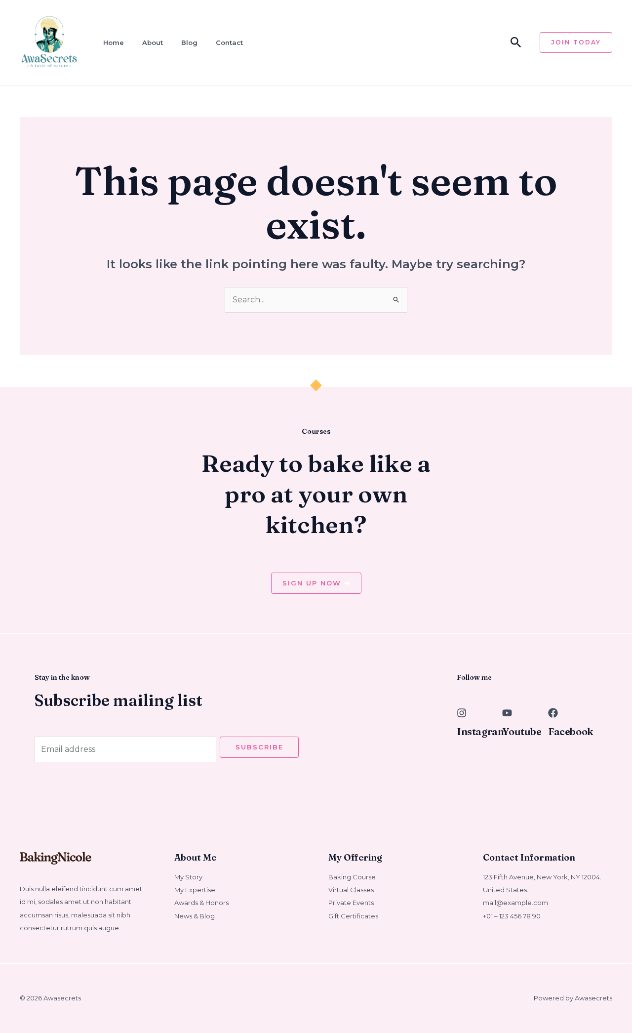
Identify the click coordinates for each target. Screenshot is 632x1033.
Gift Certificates (353, 916)
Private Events (351, 903)
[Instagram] (462, 713)
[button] (516, 43)
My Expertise (194, 890)
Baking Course (352, 877)
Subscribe (259, 747)
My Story (188, 877)
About (152, 42)
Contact (229, 42)
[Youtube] (507, 713)
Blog (189, 42)
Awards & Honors (201, 903)
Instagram (482, 731)
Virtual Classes (351, 890)
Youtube (521, 731)
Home (113, 42)
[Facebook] (553, 713)
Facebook (570, 731)
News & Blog (194, 916)
